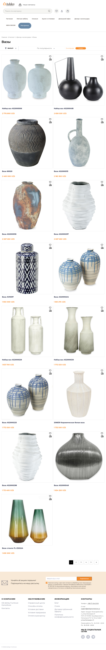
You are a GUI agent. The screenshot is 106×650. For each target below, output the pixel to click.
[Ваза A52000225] (27, 394)
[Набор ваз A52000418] (79, 80)
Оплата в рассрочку (36, 616)
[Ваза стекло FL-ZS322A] (27, 519)
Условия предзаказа (37, 613)
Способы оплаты (35, 606)
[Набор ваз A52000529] (27, 331)
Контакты (6, 608)
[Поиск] (49, 11)
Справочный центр (36, 603)
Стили (57, 606)
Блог (57, 603)
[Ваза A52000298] (27, 456)
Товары (80, 48)
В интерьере (70, 48)
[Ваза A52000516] (27, 205)
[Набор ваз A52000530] (79, 331)
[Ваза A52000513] (79, 142)
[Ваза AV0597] (27, 268)
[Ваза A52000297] (79, 205)
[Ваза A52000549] (79, 456)
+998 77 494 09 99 (93, 603)
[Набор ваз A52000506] (27, 80)
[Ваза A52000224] (79, 268)
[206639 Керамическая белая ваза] (79, 394)
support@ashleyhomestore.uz (90, 608)
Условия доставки (36, 609)
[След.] (96, 562)
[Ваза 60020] (27, 142)
